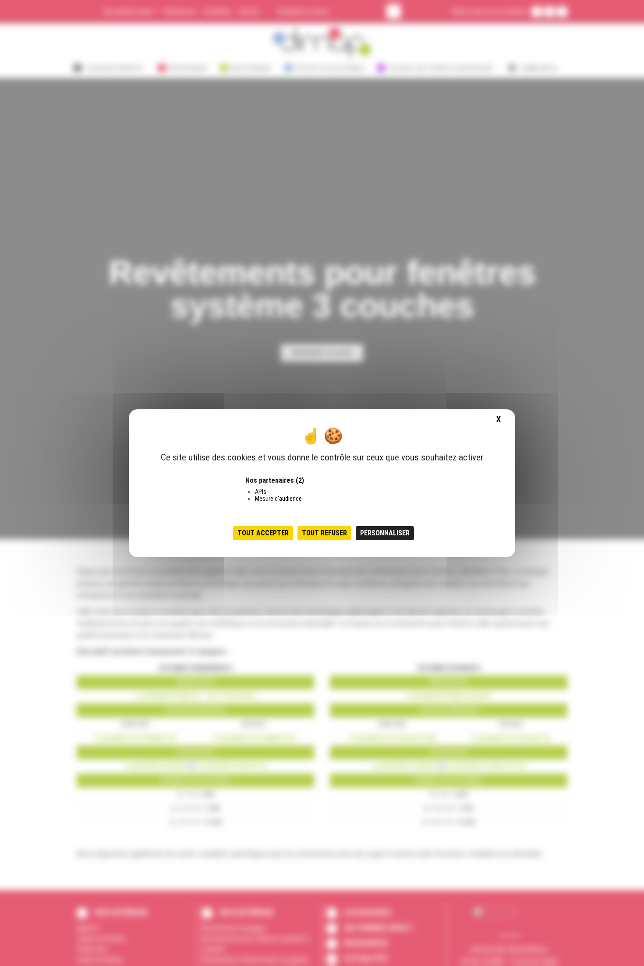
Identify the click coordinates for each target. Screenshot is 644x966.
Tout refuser (324, 532)
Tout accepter (263, 532)
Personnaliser (385, 532)
